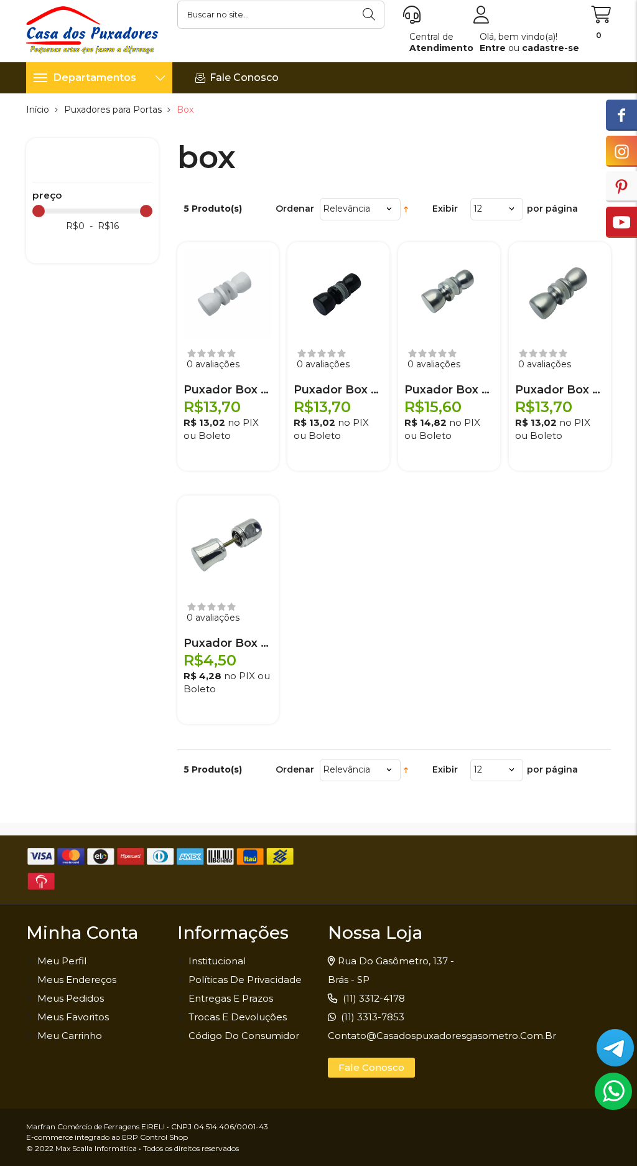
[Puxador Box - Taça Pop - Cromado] (449, 293)
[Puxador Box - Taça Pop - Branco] (228, 293)
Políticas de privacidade (245, 979)
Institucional (217, 961)
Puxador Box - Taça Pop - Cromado (449, 389)
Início (37, 109)
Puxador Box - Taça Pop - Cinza (560, 389)
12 (477, 208)
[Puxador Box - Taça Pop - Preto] (338, 293)
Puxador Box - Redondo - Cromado (228, 643)
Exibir (445, 208)
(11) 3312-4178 (372, 998)
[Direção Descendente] (406, 209)
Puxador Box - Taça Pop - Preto (338, 389)
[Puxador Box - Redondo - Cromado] (228, 546)
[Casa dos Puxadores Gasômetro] (92, 29)
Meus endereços (76, 979)
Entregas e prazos (230, 998)
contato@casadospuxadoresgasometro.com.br (442, 1035)
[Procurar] (370, 15)
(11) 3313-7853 (371, 1017)
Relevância (346, 208)
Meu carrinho (69, 1035)
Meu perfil (61, 961)
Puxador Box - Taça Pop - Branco (228, 389)
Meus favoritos (73, 1017)
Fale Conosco (371, 1067)
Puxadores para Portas (113, 109)
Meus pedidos (70, 998)
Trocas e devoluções (237, 1017)
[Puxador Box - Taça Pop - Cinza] (560, 293)
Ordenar (295, 208)
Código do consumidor (243, 1035)
